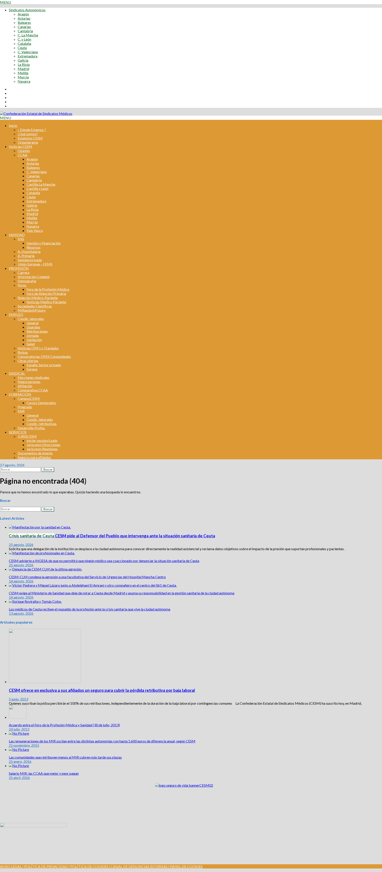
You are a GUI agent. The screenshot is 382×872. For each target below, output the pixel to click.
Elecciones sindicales (33, 377)
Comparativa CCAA (33, 390)
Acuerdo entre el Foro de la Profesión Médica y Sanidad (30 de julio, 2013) (64, 725)
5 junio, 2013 (18, 699)
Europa (32, 369)
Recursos (33, 247)
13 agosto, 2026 (21, 613)
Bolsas (23, 352)
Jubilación (34, 340)
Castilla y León (37, 188)
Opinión (24, 151)
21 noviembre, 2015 (24, 745)
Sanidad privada (30, 260)
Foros (22, 285)
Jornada (33, 335)
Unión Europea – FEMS (35, 264)
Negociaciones (29, 382)
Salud (31, 344)
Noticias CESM (20, 146)
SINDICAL (17, 373)
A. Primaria (26, 256)
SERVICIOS (18, 432)
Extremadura (27, 56)
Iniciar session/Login (42, 440)
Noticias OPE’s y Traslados (38, 348)
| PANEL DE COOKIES (185, 866)
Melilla (23, 73)
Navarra (24, 81)
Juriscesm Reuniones (42, 449)
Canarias (24, 27)
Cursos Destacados (41, 403)
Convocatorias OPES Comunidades (44, 356)
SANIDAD (17, 235)
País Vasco (35, 230)
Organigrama (28, 142)
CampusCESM (29, 398)
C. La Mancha (28, 35)
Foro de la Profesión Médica (48, 289)
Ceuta (22, 48)
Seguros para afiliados (34, 457)
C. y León (24, 39)
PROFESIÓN (19, 268)
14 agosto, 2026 (21, 581)
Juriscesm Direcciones (43, 445)
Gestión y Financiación (44, 243)
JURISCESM (27, 436)
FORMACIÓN (20, 394)
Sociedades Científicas (35, 306)
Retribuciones (37, 331)
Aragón (23, 14)
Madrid (23, 69)
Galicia (23, 60)
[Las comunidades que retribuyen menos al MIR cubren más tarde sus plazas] (19, 749)
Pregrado (25, 407)
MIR (21, 411)
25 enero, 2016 (20, 761)
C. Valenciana (28, 52)
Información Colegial (34, 277)
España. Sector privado (44, 365)
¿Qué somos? (28, 134)
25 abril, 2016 (19, 777)
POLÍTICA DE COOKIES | (90, 866)
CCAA (22, 155)
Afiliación (25, 386)
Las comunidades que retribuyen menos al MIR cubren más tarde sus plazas (65, 757)
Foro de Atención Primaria (46, 293)
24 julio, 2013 (19, 729)
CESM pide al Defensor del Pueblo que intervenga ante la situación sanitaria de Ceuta (112, 535)
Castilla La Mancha (41, 184)
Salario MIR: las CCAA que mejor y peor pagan (44, 773)
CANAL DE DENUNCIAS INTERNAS (139, 866)
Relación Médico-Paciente (38, 298)
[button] (5, 2)
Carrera (23, 272)
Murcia (23, 77)
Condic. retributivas (42, 424)
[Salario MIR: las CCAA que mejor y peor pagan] (19, 765)
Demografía (27, 281)
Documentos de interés (35, 453)
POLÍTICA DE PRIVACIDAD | (47, 866)
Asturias (24, 18)
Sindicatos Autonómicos (27, 10)
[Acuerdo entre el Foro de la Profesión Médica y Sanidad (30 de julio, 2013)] (18, 717)
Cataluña (24, 43)
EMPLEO (16, 314)
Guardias (33, 327)
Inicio (13, 125)
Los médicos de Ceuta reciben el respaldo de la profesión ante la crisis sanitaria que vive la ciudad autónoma (89, 609)
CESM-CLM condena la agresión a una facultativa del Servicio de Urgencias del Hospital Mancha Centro (87, 577)
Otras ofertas (28, 361)
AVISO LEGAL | (11, 866)
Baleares (24, 22)
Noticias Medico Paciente (46, 302)
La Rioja (24, 64)
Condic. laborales (31, 319)
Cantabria (25, 31)
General (32, 323)
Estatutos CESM (30, 138)
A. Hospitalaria (29, 251)
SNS (21, 239)
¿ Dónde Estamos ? (32, 130)
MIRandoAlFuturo (32, 310)
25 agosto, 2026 (21, 544)
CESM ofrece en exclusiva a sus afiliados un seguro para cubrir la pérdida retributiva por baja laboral (102, 690)
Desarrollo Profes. (31, 428)
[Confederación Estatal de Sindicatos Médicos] (36, 113)
